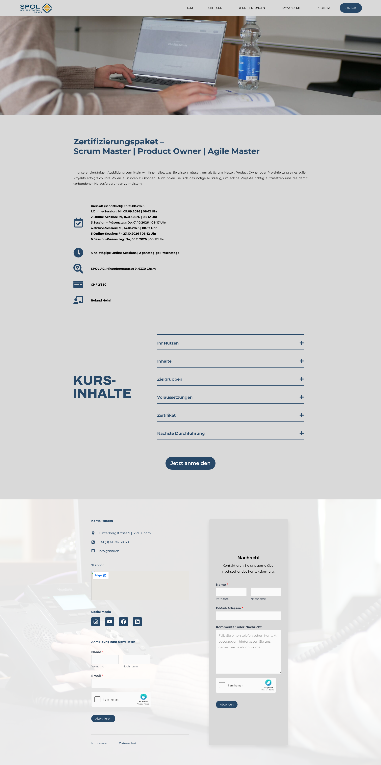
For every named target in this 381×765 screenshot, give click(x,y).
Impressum (99, 743)
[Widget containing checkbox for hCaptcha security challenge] (121, 699)
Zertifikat (166, 415)
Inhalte (164, 361)
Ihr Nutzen (168, 343)
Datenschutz (128, 743)
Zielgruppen (169, 379)
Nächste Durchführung (181, 433)
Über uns (215, 8)
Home (190, 8)
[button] (230, 342)
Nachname (130, 666)
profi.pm (323, 8)
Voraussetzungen (175, 397)
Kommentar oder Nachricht (239, 627)
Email (97, 676)
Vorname (97, 666)
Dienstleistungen (251, 8)
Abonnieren (103, 718)
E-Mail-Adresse (229, 608)
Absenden (227, 704)
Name (97, 652)
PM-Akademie (291, 8)
